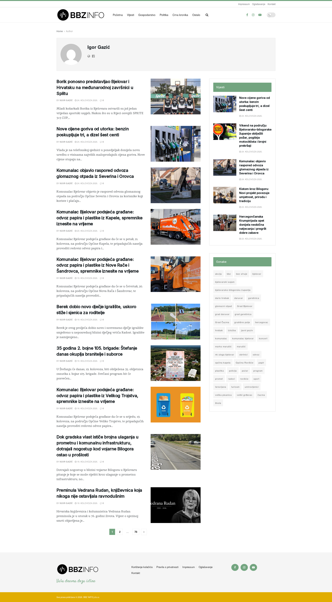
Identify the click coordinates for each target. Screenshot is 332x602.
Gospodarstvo (146, 15)
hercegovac (261, 322)
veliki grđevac (244, 394)
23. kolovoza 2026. (251, 206)
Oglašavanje (258, 4)
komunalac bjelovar (243, 338)
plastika (219, 370)
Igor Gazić (66, 100)
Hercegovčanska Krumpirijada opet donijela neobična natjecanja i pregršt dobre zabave (252, 224)
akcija (218, 273)
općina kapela (223, 362)
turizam (235, 386)
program (258, 370)
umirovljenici (252, 386)
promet (219, 378)
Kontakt (272, 4)
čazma (261, 394)
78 (135, 532)
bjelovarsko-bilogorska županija (233, 289)
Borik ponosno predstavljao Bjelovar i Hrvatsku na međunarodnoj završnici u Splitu (94, 87)
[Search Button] (207, 14)
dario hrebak (222, 297)
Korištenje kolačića (142, 567)
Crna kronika (180, 15)
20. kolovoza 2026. (87, 230)
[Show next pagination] (144, 532)
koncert (263, 338)
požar (245, 370)
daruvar (238, 297)
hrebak (219, 330)
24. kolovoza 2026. (87, 100)
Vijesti (130, 15)
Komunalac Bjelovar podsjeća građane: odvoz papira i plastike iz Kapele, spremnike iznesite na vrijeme (99, 217)
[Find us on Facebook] (247, 14)
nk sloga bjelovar (224, 354)
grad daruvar (222, 314)
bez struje (241, 273)
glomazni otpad (223, 306)
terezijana (220, 386)
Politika (164, 15)
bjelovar (256, 273)
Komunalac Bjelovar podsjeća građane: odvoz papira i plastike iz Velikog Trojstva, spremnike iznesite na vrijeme (97, 395)
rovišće (244, 378)
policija (233, 370)
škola (218, 402)
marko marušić (223, 346)
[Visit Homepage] (81, 15)
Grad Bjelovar (244, 306)
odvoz (256, 354)
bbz (229, 273)
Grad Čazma (222, 322)
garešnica (253, 297)
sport (256, 378)
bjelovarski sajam (225, 281)
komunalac (221, 338)
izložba (232, 330)
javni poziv (247, 330)
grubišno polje (242, 322)
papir (261, 362)
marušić (241, 346)
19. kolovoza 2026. (87, 277)
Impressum (244, 4)
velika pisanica (223, 394)
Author (69, 31)
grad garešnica (243, 314)
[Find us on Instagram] (253, 14)
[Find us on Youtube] (259, 14)
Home (59, 31)
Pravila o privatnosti (167, 567)
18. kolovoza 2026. (87, 408)
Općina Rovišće (244, 362)
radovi (231, 378)
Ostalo (196, 15)
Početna (118, 15)
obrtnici (243, 354)
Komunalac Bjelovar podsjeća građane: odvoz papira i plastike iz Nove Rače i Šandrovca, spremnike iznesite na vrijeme (97, 265)
